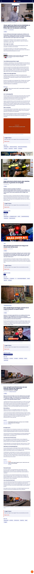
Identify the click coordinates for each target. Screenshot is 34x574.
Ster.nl (19, 150)
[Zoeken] (33, 1)
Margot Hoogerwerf (13, 391)
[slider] (17, 129)
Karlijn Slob (12, 29)
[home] (17, 1)
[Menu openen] (1, 1)
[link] (7, 141)
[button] (5, 31)
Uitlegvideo (5, 248)
